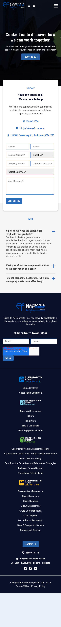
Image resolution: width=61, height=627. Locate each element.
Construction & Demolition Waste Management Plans (30, 453)
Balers (30, 416)
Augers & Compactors (30, 411)
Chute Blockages (30, 496)
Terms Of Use (22, 586)
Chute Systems (30, 388)
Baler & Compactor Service (30, 525)
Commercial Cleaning (30, 530)
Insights (36, 563)
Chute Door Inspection (30, 510)
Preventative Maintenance (30, 491)
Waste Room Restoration (30, 520)
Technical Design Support (30, 468)
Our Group (16, 563)
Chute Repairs (30, 515)
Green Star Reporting (30, 458)
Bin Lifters (30, 421)
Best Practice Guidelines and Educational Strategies (30, 463)
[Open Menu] (56, 6)
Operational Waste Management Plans (30, 448)
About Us (26, 563)
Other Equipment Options (30, 430)
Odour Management (30, 506)
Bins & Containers (30, 425)
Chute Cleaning (30, 501)
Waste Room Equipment (30, 392)
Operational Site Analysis (30, 473)
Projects (46, 563)
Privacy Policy (38, 586)
